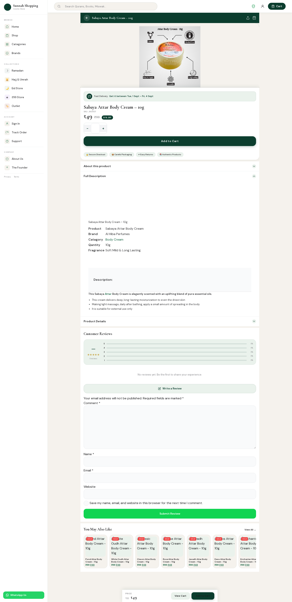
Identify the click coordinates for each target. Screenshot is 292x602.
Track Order (19, 132)
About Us (17, 159)
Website (90, 487)
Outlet (13, 106)
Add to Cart (170, 141)
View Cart (180, 595)
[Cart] (254, 18)
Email (88, 470)
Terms (16, 176)
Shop (15, 35)
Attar (108, 294)
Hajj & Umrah (17, 79)
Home (15, 26)
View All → (250, 529)
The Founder (20, 167)
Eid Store (14, 88)
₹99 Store (15, 97)
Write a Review (172, 388)
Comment (92, 403)
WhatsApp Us (18, 595)
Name (89, 454)
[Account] (262, 6)
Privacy (7, 176)
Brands (16, 53)
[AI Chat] (253, 6)
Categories (19, 44)
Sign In (16, 123)
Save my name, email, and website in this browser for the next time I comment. (146, 503)
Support (17, 141)
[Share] (248, 18)
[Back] (87, 18)
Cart (279, 6)
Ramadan (14, 70)
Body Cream (114, 239)
